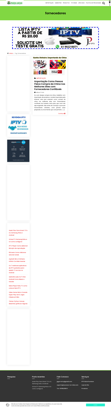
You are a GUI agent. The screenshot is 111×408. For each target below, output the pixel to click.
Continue (61, 113)
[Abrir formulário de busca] (103, 3)
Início (11, 53)
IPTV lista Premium (88, 381)
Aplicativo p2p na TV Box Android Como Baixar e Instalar (17, 279)
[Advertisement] (18, 84)
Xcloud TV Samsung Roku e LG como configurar (41, 388)
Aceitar (95, 405)
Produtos (85, 388)
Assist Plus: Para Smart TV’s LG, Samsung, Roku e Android (18, 232)
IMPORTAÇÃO (41, 78)
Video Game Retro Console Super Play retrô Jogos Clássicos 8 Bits (18, 294)
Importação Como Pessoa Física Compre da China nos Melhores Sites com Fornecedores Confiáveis (49, 85)
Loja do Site (85, 385)
